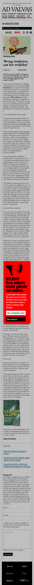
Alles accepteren (12, 319)
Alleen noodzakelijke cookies (16, 313)
